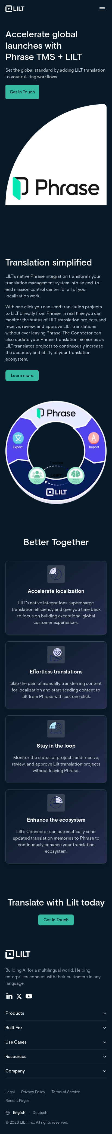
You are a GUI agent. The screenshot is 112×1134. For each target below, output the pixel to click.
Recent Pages (17, 1100)
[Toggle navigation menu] (102, 8)
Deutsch (40, 1112)
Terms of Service (66, 1092)
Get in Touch (56, 919)
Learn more (22, 375)
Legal (10, 1092)
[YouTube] (29, 996)
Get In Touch (22, 91)
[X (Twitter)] (19, 996)
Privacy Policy (33, 1092)
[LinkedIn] (9, 996)
